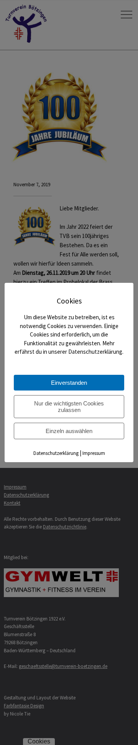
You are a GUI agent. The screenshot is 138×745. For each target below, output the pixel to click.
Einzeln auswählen (69, 431)
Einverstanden (69, 382)
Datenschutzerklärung (56, 453)
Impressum (93, 453)
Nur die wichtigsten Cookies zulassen (69, 406)
